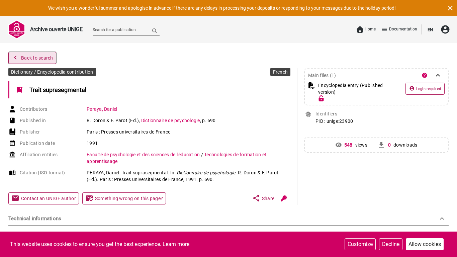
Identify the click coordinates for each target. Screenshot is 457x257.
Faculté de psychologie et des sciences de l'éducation (144, 154)
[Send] (155, 30)
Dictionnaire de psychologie (170, 120)
